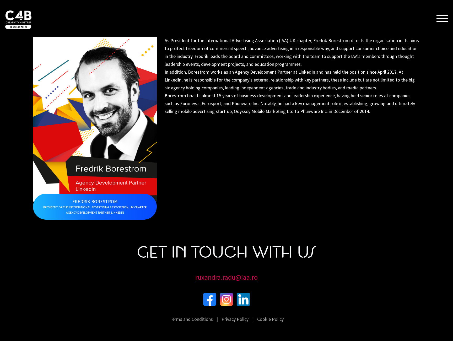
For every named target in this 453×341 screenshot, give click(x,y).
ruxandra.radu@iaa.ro (226, 277)
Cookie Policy (270, 319)
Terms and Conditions (191, 319)
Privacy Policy (235, 319)
